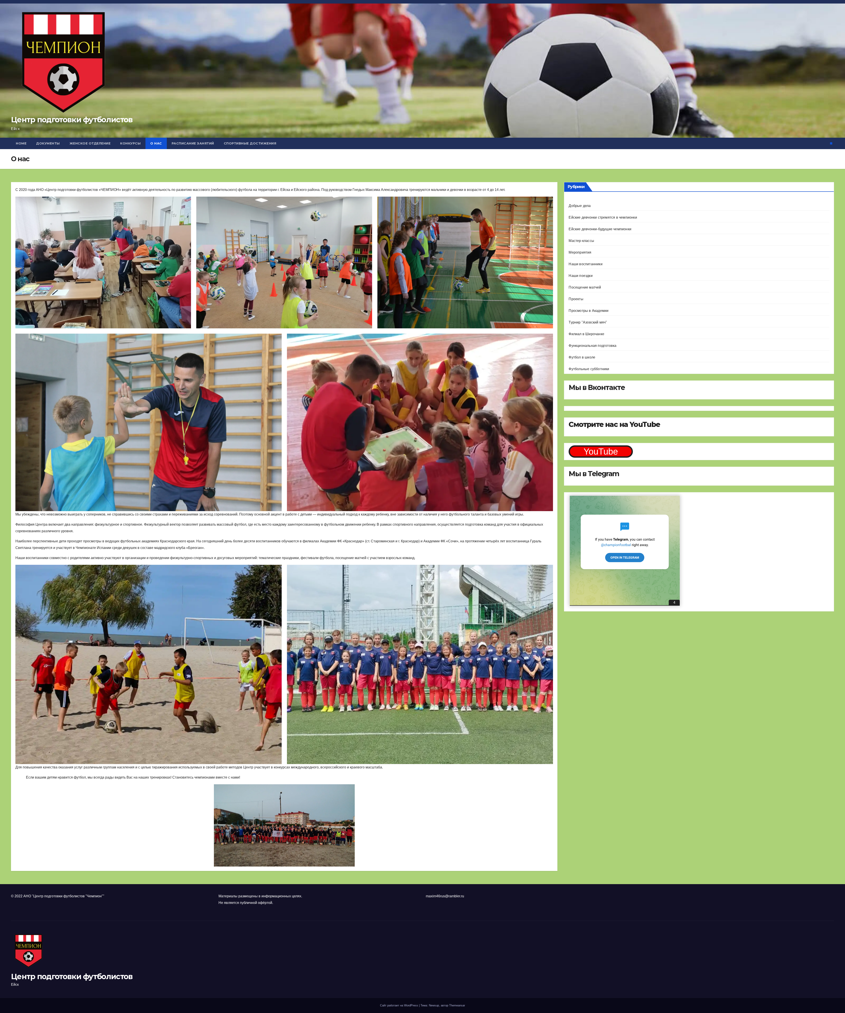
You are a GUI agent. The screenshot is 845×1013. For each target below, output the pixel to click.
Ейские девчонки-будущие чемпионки (600, 229)
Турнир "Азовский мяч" (588, 322)
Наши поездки (580, 276)
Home (21, 143)
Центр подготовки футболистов (71, 119)
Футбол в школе (582, 357)
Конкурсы (130, 143)
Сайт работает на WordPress (399, 1005)
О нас (156, 143)
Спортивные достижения (250, 143)
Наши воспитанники (585, 264)
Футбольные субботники (589, 369)
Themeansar (457, 1005)
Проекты (576, 299)
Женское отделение (90, 143)
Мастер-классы (581, 241)
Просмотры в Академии (588, 311)
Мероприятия (580, 252)
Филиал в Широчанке (586, 334)
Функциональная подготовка (592, 345)
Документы (48, 143)
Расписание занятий (193, 143)
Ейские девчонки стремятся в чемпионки (603, 217)
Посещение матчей (585, 287)
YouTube (601, 451)
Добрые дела (580, 206)
